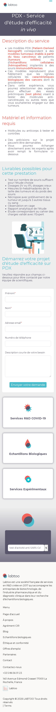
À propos (8, 620)
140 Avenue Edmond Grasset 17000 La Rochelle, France (25, 680)
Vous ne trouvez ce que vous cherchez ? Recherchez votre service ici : (25, 538)
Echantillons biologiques (17, 637)
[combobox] (26, 548)
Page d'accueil (11, 614)
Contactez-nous (12, 667)
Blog (5, 631)
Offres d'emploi (12, 648)
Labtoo (13, 688)
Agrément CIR (11, 625)
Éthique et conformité (16, 643)
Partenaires (9, 654)
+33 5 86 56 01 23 (12, 673)
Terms (7, 705)
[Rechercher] (46, 548)
